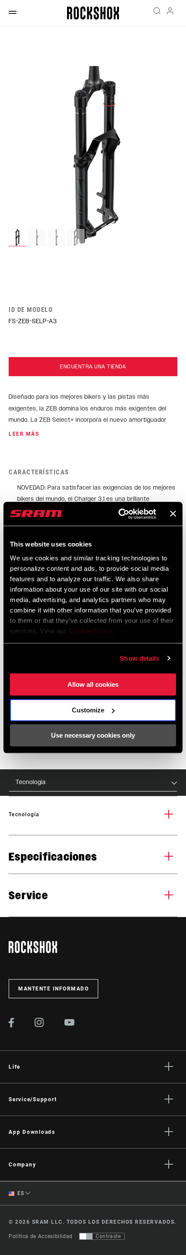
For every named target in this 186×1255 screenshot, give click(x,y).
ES (20, 1193)
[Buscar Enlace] (157, 13)
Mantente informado (53, 989)
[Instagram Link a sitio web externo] (39, 1025)
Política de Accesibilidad (41, 1236)
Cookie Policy (90, 631)
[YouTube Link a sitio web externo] (69, 1023)
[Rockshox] (93, 13)
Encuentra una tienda (93, 366)
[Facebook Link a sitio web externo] (11, 1025)
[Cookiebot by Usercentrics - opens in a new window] (119, 514)
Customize (88, 710)
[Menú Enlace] (12, 13)
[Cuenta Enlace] (170, 13)
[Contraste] (86, 1236)
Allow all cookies (93, 684)
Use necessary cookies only (93, 735)
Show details (139, 658)
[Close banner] (173, 514)
